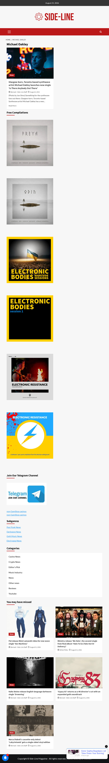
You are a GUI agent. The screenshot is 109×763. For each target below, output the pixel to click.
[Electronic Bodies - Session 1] (30, 318)
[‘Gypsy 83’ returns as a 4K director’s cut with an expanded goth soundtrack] (79, 672)
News (12, 75)
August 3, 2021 (35, 92)
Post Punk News (14, 527)
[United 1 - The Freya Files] (30, 143)
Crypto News (14, 562)
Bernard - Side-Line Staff (19, 92)
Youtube (12, 593)
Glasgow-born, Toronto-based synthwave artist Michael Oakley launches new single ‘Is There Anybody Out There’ (30, 85)
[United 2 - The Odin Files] (30, 201)
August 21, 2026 (35, 647)
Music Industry (15, 572)
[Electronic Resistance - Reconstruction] (30, 377)
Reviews (12, 588)
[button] (9, 31)
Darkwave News (14, 532)
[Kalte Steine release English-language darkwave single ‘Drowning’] (30, 672)
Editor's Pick (14, 567)
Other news (14, 583)
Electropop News (14, 541)
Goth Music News (14, 536)
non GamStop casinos (16, 511)
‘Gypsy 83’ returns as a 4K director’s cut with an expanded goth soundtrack (79, 693)
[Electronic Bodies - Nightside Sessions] (30, 260)
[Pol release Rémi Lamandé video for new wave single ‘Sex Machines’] (30, 622)
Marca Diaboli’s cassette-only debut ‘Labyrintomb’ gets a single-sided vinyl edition (29, 741)
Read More (12, 106)
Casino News (14, 556)
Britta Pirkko (64, 650)
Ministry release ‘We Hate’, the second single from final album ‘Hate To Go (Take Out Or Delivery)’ (77, 644)
